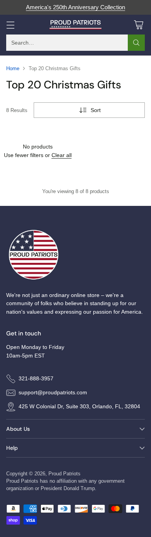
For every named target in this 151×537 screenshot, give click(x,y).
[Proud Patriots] (76, 25)
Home (12, 68)
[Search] (136, 43)
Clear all (61, 155)
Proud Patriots (64, 474)
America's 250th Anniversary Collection (75, 7)
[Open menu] (10, 25)
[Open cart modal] (138, 25)
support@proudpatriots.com (53, 392)
